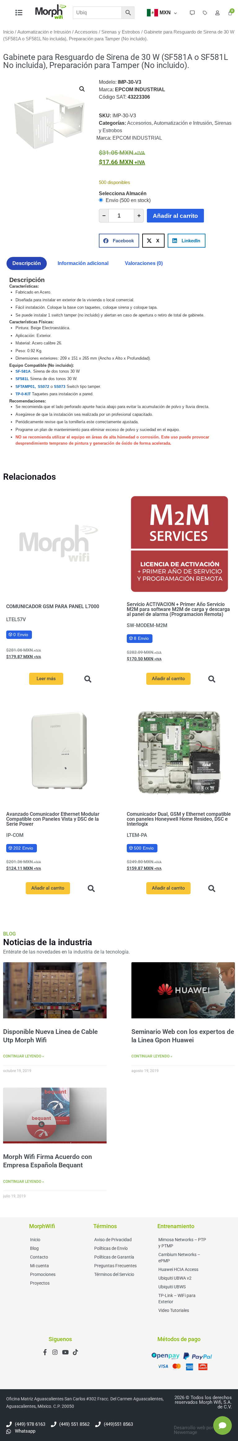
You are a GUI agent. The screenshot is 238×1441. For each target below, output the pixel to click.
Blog (34, 1248)
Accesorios (86, 31)
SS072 (43, 386)
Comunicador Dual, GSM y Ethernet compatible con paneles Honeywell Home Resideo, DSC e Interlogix (179, 819)
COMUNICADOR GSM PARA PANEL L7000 (52, 606)
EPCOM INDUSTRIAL (137, 138)
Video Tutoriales (173, 1310)
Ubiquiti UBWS (172, 1286)
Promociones (42, 1274)
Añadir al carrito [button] (168, 678)
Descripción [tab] (26, 263)
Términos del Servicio (114, 1274)
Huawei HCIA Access (178, 1269)
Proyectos (40, 1283)
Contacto (39, 1257)
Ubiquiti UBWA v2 (175, 1278)
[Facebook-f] (45, 1352)
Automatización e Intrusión (44, 31)
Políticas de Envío (111, 1248)
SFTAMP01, (26, 386)
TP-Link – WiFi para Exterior (177, 1298)
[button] (82, 89)
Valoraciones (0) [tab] (144, 263)
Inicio (8, 31)
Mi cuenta (39, 1265)
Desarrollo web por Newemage (193, 1430)
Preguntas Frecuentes (115, 1265)
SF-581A (23, 371)
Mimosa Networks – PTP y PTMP (182, 1242)
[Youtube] (65, 1352)
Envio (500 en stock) (127, 200)
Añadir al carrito (175, 216)
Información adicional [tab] (83, 263)
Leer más (46, 678)
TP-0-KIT (23, 394)
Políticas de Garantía (114, 1257)
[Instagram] (55, 1352)
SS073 (59, 386)
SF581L (22, 379)
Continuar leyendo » (23, 1056)
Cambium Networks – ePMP (179, 1257)
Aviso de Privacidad (113, 1239)
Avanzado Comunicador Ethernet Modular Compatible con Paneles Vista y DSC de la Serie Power (52, 819)
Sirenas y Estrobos (120, 31)
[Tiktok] (75, 1352)
